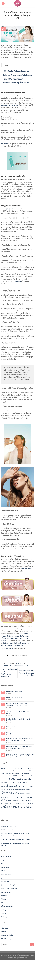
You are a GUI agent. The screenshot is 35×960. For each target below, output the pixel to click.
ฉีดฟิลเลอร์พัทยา (8, 643)
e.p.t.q (6, 768)
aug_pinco (4, 860)
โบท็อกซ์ (29, 807)
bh (2, 863)
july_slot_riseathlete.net (9, 888)
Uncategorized (6, 892)
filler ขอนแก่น (22, 768)
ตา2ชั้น (16, 789)
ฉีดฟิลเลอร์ (9, 209)
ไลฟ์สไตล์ (4, 917)
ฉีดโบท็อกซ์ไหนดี (10, 789)
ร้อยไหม (3, 903)
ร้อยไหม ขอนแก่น (24, 797)
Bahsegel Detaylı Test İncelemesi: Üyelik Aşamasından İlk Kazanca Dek (19, 739)
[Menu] (3, 3)
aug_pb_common (6, 856)
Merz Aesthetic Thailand (9, 105)
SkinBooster (18, 771)
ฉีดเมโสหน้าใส (9, 783)
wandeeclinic (25, 771)
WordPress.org (6, 939)
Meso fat (7, 771)
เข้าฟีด (3, 932)
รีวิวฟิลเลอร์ (10, 638)
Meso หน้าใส (12, 771)
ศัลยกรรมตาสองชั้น (20, 803)
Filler (4, 636)
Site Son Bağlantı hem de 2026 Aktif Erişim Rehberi (18, 720)
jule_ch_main (5, 878)
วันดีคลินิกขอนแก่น (10, 803)
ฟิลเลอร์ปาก (28, 665)
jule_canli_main (6, 874)
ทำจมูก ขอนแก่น (26, 789)
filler (27, 663)
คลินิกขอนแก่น (19, 638)
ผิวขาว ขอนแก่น (10, 793)
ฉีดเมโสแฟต (26, 782)
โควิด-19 (24, 807)
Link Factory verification (14, 691)
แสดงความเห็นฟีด (7, 935)
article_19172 (10, 732)
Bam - (25, 23)
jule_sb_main (5, 881)
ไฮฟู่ (12, 648)
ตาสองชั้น (20, 789)
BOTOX (3, 870)
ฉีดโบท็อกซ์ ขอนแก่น (15, 786)
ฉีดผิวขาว (21, 773)
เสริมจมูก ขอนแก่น (12, 806)
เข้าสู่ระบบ (4, 928)
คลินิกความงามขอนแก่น (13, 773)
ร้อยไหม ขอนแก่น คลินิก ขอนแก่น (15, 800)
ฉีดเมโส (3, 783)
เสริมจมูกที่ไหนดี (9, 646)
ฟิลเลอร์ (17, 10)
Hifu (9, 648)
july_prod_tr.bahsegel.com (9, 885)
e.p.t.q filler (11, 768)
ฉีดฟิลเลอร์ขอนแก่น (13, 636)
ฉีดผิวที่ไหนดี (9, 776)
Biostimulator (5, 867)
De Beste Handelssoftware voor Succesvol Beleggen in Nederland (17, 704)
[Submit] (32, 944)
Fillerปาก (11, 665)
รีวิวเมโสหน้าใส (4, 797)
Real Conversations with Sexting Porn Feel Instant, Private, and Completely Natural (20, 755)
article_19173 (10, 727)
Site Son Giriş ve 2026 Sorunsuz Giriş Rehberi (17, 712)
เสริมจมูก (17, 646)
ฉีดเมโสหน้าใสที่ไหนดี (18, 783)
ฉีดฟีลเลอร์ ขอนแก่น (20, 779)
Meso (3, 771)
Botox (6, 648)
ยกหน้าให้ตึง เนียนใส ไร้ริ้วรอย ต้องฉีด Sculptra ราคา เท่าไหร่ (26, 673)
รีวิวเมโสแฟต (12, 797)
